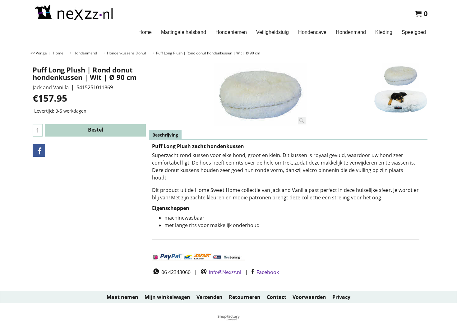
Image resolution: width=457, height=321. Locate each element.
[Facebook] (39, 150)
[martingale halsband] (73, 13)
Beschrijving (165, 135)
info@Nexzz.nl (225, 272)
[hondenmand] (400, 101)
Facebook (267, 272)
